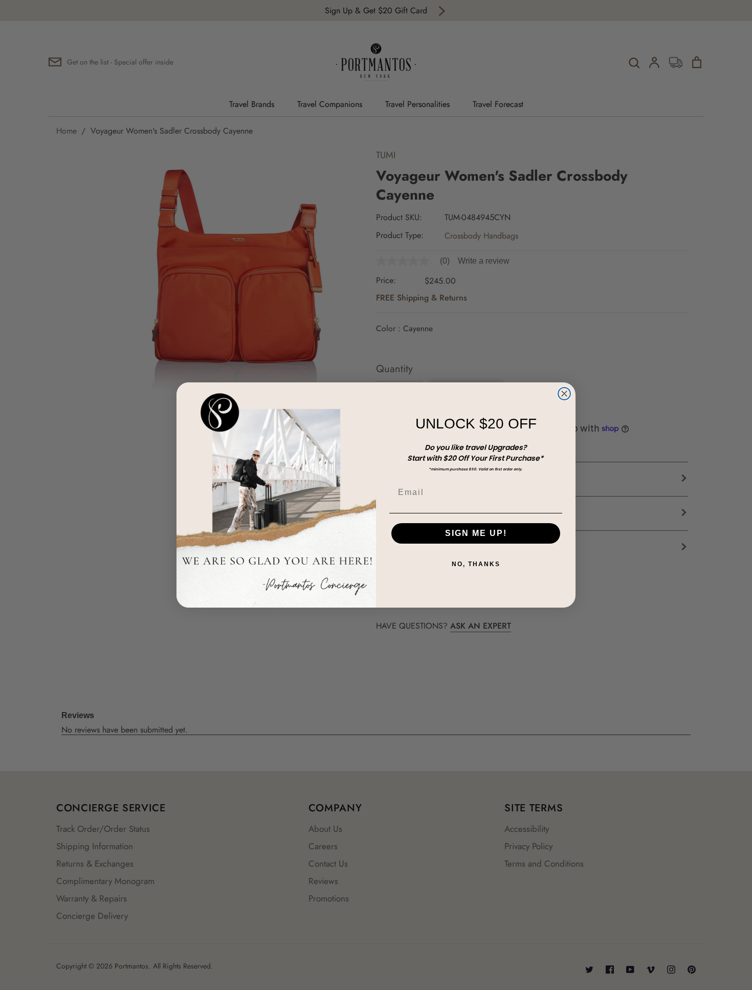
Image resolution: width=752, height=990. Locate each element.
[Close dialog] (564, 394)
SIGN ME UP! (476, 533)
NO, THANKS (476, 564)
